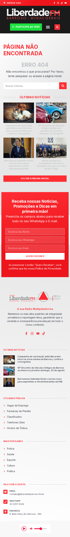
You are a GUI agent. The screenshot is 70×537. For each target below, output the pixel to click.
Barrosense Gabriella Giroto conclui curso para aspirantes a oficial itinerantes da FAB (18, 164)
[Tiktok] (62, 3)
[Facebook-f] (54, 3)
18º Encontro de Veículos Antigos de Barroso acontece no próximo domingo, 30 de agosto (51, 129)
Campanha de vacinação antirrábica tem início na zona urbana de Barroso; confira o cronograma (18, 129)
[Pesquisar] (63, 85)
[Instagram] (58, 3)
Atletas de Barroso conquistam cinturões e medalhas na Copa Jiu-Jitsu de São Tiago (51, 164)
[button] (48, 27)
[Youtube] (66, 3)
